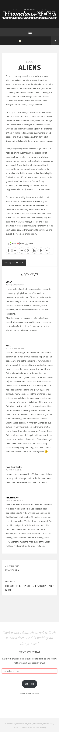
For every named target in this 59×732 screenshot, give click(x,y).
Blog (29, 61)
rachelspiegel (14, 467)
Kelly (9, 345)
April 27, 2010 (9, 263)
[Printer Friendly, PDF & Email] (21, 243)
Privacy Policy (49, 724)
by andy (19, 263)
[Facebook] (19, 40)
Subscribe (29, 683)
